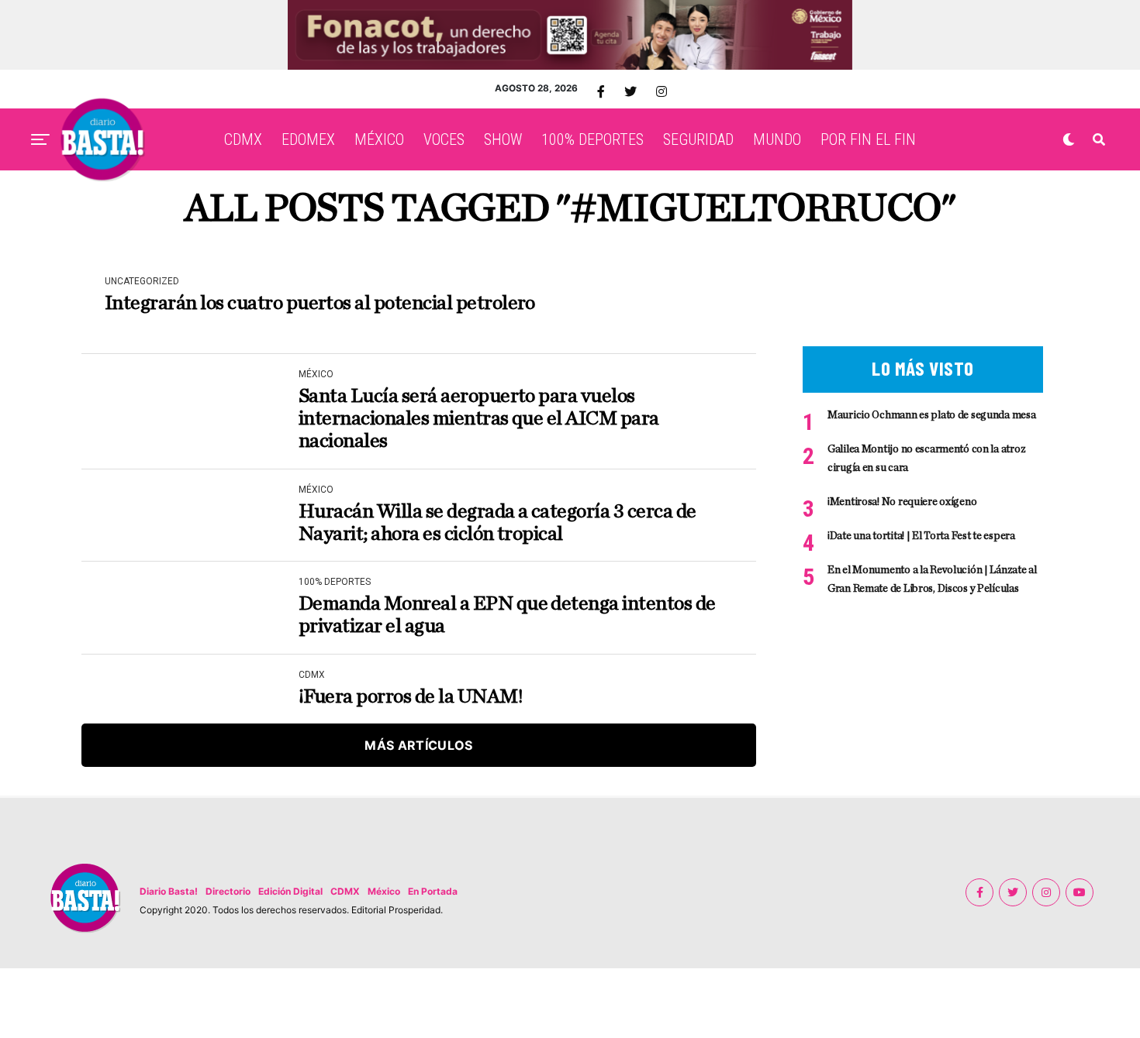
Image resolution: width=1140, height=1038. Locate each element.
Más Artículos (418, 745)
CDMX (243, 139)
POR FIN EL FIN (868, 139)
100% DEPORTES (592, 139)
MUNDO (777, 139)
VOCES (444, 139)
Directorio (228, 891)
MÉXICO (379, 139)
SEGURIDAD (698, 139)
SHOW (503, 139)
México (384, 891)
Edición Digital (290, 891)
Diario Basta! (169, 891)
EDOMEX (308, 139)
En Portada (433, 891)
